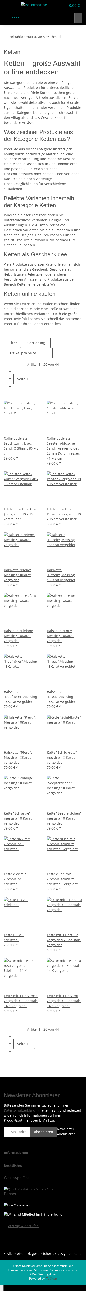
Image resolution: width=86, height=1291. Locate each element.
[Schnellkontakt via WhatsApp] (28, 1188)
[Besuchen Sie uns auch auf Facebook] (7, 1233)
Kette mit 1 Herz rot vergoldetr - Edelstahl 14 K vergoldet (64, 1000)
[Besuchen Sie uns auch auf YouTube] (7, 1239)
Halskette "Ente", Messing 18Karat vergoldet (60, 636)
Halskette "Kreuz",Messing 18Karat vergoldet (61, 696)
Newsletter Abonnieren (66, 1131)
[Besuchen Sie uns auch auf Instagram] (7, 1244)
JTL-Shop (51, 1279)
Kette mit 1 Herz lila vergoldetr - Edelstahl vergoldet (64, 940)
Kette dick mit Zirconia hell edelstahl (15, 879)
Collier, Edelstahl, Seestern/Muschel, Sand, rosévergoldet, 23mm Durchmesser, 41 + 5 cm (63, 448)
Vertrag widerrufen (23, 1226)
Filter (12, 343)
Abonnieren (43, 1131)
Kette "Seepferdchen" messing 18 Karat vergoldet (64, 818)
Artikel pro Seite (23, 353)
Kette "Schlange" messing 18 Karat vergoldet (18, 818)
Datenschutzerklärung (21, 1110)
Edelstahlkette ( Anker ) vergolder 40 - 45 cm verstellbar (21, 514)
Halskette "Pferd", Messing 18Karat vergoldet (18, 757)
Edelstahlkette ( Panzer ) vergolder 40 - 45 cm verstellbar (64, 514)
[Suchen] (78, 18)
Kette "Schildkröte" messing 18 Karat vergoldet (62, 757)
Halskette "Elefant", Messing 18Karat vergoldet (19, 636)
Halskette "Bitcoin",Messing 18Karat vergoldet (61, 575)
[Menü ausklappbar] (10, 5)
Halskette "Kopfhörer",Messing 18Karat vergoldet (20, 696)
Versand (75, 1253)
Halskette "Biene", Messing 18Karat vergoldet (18, 575)
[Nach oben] (2, 1288)
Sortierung (36, 343)
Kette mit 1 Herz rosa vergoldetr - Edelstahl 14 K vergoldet (21, 1000)
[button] (57, 5)
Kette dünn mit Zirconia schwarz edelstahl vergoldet (62, 879)
